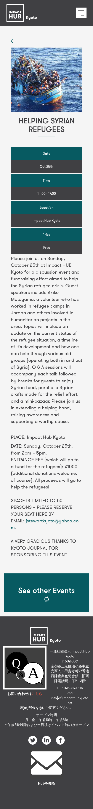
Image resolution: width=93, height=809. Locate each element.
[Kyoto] (22, 8)
